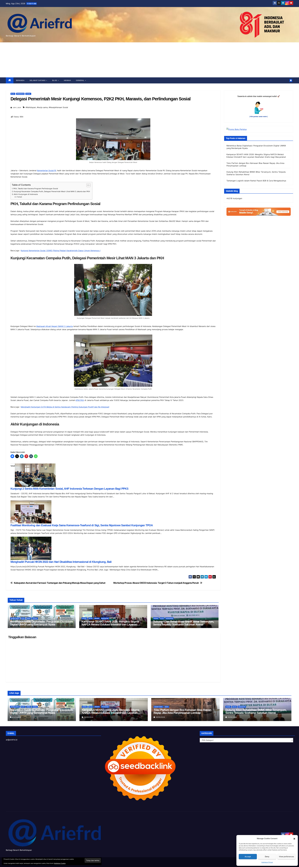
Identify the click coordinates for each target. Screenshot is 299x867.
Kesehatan (104, 618)
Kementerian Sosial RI (46, 170)
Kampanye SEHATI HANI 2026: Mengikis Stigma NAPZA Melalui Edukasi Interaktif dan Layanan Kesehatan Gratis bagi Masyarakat (110, 624)
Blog (55, 80)
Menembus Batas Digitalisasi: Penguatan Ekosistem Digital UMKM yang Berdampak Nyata (41, 623)
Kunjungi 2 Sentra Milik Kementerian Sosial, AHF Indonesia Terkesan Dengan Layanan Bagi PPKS (69, 488)
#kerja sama (42, 107)
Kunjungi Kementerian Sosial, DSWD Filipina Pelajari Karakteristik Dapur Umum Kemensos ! (60, 250)
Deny (267, 856)
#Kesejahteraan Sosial (58, 107)
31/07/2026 (16, 717)
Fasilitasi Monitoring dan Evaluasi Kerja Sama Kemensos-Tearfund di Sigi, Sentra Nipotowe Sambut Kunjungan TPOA (82, 525)
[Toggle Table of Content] (87, 185)
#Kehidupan (31, 107)
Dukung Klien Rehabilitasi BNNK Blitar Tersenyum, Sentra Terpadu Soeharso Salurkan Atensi (183, 623)
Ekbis (28, 618)
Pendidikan (20, 94)
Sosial (28, 94)
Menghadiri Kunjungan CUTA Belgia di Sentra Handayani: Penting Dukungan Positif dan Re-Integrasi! (65, 407)
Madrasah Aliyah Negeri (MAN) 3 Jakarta (54, 326)
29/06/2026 (160, 717)
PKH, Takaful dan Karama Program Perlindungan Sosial (35, 189)
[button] (294, 838)
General (80, 80)
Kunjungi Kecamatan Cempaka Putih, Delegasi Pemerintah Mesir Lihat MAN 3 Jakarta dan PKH (52, 191)
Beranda (20, 80)
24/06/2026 (232, 717)
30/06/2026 (88, 717)
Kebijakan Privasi (267, 862)
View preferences (286, 856)
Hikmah (67, 80)
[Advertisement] (149, 60)
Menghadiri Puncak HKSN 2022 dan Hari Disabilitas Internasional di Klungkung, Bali (61, 561)
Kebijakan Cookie (60, 863)
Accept (248, 856)
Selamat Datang (38, 80)
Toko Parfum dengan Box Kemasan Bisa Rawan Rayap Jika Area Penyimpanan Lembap (182, 711)
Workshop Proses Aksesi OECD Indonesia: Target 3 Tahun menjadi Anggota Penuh (156, 583)
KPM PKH (80, 400)
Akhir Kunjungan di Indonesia (26, 194)
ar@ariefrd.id (11, 740)
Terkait (19, 197)
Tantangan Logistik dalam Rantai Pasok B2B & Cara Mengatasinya (256, 180)
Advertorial (15, 618)
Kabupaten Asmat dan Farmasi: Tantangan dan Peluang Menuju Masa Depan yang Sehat (59, 583)
